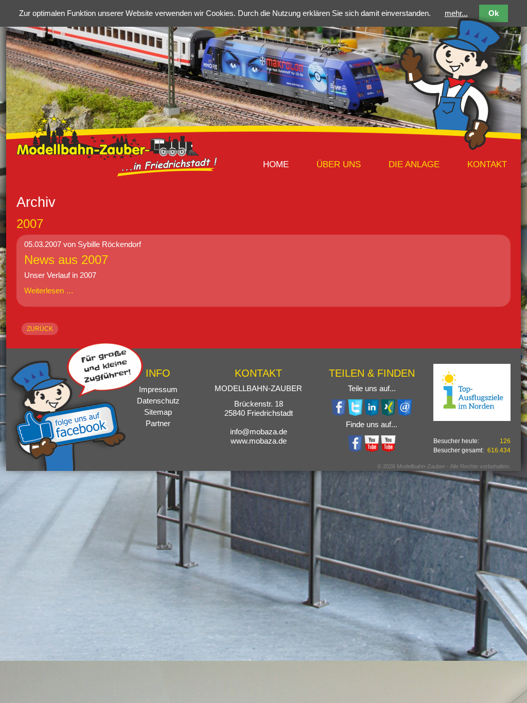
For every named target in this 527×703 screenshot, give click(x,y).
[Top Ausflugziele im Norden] (472, 392)
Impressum (158, 389)
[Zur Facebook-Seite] (355, 449)
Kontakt (487, 164)
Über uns (339, 164)
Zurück (40, 328)
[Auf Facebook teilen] (338, 413)
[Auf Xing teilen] (388, 413)
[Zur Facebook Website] (74, 466)
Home (276, 164)
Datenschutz (158, 400)
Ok (493, 13)
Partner (158, 423)
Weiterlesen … (49, 290)
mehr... (456, 13)
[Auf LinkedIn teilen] (371, 413)
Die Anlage (414, 164)
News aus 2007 (66, 260)
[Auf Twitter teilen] (355, 413)
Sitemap (158, 412)
